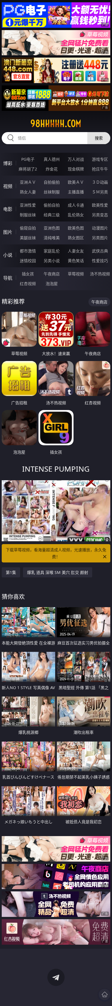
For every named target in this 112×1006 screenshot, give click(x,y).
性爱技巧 (100, 260)
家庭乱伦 (52, 251)
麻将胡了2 (28, 169)
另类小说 (52, 260)
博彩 (7, 163)
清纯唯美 (52, 237)
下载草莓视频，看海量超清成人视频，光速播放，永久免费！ (56, 553)
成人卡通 (76, 205)
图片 (7, 232)
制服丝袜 (28, 214)
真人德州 (52, 159)
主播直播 (76, 192)
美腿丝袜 (28, 237)
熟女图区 (76, 237)
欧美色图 (76, 228)
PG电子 (27, 159)
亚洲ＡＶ (28, 182)
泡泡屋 (52, 283)
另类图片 (100, 237)
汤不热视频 (100, 273)
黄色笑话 (76, 260)
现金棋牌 (76, 169)
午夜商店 (52, 273)
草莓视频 (76, 273)
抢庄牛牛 (100, 169)
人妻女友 (76, 251)
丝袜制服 (52, 192)
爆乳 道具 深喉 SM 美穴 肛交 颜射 (57, 572)
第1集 (11, 572)
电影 (7, 209)
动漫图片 (100, 228)
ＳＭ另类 (100, 192)
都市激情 (28, 251)
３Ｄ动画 (100, 182)
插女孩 (28, 273)
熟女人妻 (28, 192)
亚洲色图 (52, 228)
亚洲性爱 (28, 205)
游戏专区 (100, 159)
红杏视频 (28, 283)
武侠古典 (100, 251)
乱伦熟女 (76, 214)
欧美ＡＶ (76, 182)
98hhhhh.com (55, 123)
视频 (7, 186)
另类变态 (100, 214)
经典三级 (52, 214)
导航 (7, 278)
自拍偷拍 (52, 182)
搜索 (99, 138)
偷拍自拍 (52, 205)
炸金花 (52, 169)
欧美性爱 (100, 205)
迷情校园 (28, 260)
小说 (7, 255)
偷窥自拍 (28, 228)
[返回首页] (104, 994)
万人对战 (76, 159)
